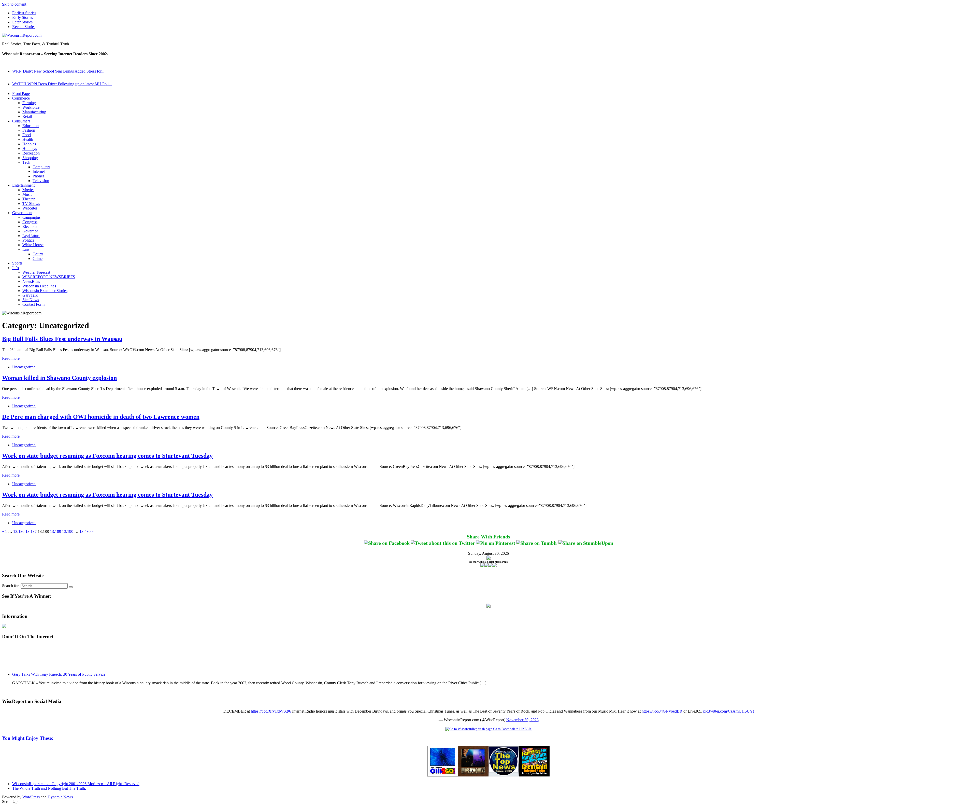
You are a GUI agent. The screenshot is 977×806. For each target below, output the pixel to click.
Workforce (30, 107)
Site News (30, 300)
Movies (28, 190)
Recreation (31, 153)
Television (41, 180)
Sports (17, 263)
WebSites (29, 208)
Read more (11, 358)
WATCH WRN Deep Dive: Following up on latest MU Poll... (62, 84)
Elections (29, 226)
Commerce (21, 98)
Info (15, 268)
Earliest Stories (24, 13)
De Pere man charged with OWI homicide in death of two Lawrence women (100, 416)
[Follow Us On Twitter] (486, 566)
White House (33, 245)
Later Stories (22, 22)
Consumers (21, 121)
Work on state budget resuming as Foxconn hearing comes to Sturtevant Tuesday (107, 455)
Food (26, 135)
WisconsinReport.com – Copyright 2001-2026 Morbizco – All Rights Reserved (75, 784)
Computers (41, 167)
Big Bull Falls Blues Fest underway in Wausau (62, 339)
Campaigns (31, 217)
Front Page (21, 93)
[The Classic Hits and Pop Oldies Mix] (534, 775)
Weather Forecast (36, 272)
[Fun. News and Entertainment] (473, 775)
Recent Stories (23, 26)
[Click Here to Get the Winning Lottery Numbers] (488, 606)
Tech (26, 162)
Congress (29, 222)
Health (27, 139)
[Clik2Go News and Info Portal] (442, 775)
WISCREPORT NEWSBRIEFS (48, 277)
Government (22, 213)
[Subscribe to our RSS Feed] (491, 566)
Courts (38, 254)
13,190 (67, 531)
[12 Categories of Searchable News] (504, 775)
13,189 (55, 531)
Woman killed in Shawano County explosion (59, 377)
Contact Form (33, 304)
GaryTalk (30, 295)
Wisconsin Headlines (39, 286)
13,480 (85, 531)
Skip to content (14, 4)
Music (27, 194)
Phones (38, 176)
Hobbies (29, 144)
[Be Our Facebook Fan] (482, 566)
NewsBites (31, 281)
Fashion (28, 130)
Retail (27, 116)
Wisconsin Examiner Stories (44, 290)
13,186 (18, 531)
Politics (28, 240)
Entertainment (23, 185)
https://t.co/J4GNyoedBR (662, 711)
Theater (28, 199)
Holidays (29, 148)
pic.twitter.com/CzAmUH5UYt (728, 711)
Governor (30, 231)
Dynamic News (60, 797)
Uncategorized (24, 367)
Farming (29, 103)
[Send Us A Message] (495, 566)
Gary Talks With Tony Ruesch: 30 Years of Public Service (58, 674)
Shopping (30, 158)
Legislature (31, 235)
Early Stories (22, 17)
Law (26, 249)
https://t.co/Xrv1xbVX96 (271, 711)
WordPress (31, 797)
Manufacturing (34, 112)
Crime (37, 258)
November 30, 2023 (522, 720)
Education (30, 125)
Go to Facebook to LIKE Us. (512, 729)
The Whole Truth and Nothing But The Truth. (49, 788)
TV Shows (31, 203)
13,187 (31, 531)
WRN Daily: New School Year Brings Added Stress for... (58, 71)
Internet (39, 171)
